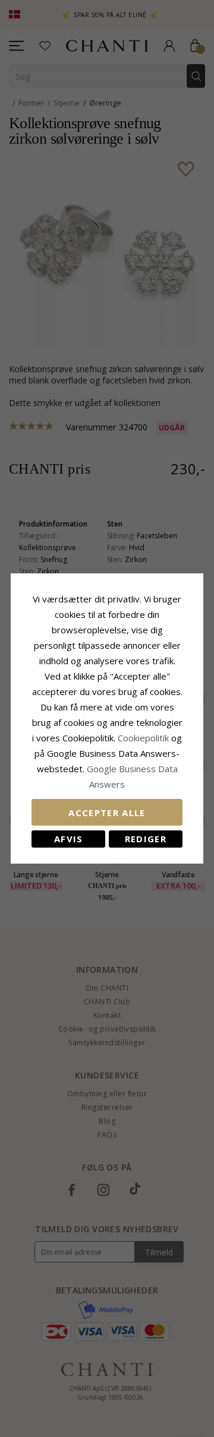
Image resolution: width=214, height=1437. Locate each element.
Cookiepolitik (143, 738)
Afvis (68, 839)
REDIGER (145, 839)
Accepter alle (107, 813)
